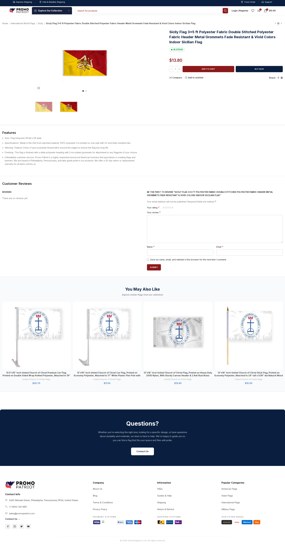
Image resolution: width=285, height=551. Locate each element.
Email (219, 246)
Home (5, 23)
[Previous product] (275, 23)
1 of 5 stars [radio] (163, 207)
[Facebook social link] (278, 78)
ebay (237, 522)
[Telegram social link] (282, 78)
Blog (95, 495)
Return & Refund (165, 509)
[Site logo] (19, 10)
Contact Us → (12, 519)
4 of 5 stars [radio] (170, 207)
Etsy (257, 522)
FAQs (160, 488)
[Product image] (36, 336)
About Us (97, 488)
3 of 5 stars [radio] (168, 207)
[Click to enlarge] (38, 88)
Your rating (153, 207)
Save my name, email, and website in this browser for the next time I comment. (188, 259)
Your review (154, 212)
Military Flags (228, 509)
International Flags (230, 502)
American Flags (229, 488)
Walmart (247, 522)
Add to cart (208, 69)
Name (151, 246)
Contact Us (142, 451)
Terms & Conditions (103, 502)
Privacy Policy (100, 509)
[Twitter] (21, 526)
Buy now (259, 69)
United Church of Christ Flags (36, 379)
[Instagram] (14, 526)
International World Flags (23, 23)
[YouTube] (28, 526)
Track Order (249, 2)
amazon (227, 522)
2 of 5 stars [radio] (166, 207)
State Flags (227, 495)
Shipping (161, 502)
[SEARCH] (225, 10)
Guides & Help (164, 495)
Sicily (41, 23)
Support (268, 2)
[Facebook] (8, 526)
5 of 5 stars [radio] (172, 207)
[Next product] (281, 23)
